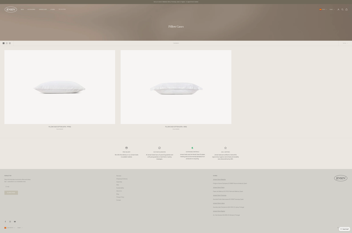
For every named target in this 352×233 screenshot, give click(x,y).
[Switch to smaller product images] (7, 43)
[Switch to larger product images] (3, 43)
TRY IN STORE (62, 9)
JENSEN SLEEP (43, 9)
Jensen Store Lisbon (219, 203)
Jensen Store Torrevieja (219, 195)
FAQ (117, 185)
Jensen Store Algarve (219, 211)
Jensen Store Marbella (219, 179)
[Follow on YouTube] (15, 222)
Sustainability (120, 188)
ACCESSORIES (31, 9)
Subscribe (11, 192)
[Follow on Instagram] (10, 222)
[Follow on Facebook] (5, 222)
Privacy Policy (120, 197)
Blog (117, 194)
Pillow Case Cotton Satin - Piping (60, 127)
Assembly (119, 182)
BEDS (22, 9)
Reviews (118, 176)
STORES (53, 9)
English (331, 9)
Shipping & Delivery (122, 179)
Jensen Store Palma (218, 187)
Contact (118, 200)
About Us (119, 191)
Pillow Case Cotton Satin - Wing (176, 127)
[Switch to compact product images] (10, 43)
